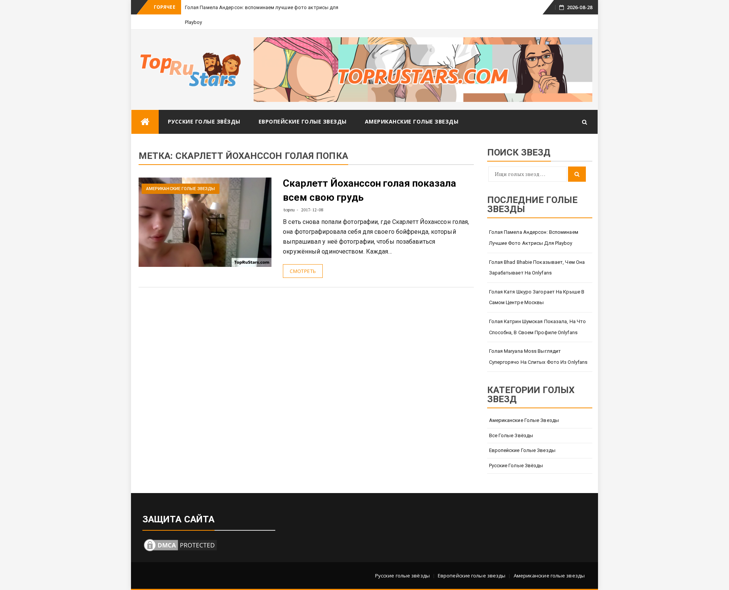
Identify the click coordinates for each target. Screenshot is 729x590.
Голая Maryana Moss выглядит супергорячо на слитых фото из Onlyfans (538, 356)
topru (289, 210)
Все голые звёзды (511, 435)
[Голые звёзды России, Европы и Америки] (145, 122)
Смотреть (303, 271)
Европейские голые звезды (303, 121)
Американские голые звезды (412, 121)
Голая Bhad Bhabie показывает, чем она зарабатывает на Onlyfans (537, 267)
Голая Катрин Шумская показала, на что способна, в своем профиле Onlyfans (537, 327)
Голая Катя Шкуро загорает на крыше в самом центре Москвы (537, 297)
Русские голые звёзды (204, 121)
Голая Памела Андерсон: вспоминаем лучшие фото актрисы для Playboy (533, 237)
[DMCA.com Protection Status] (180, 544)
